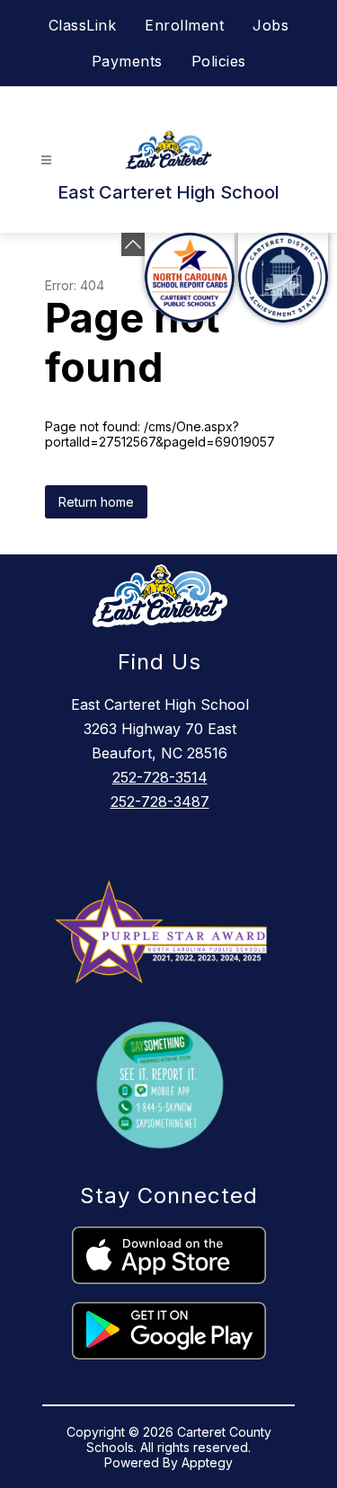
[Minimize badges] (133, 244)
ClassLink (83, 25)
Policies (218, 61)
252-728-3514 (160, 777)
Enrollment (184, 25)
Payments (127, 61)
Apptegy (207, 1462)
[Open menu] (46, 160)
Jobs (270, 25)
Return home (96, 501)
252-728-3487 (160, 801)
